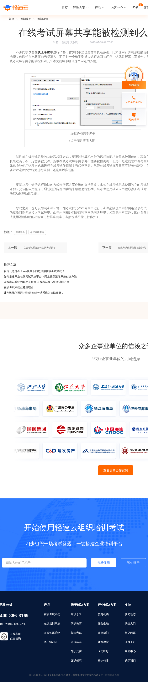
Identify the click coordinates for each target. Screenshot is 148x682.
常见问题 (130, 632)
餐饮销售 (103, 660)
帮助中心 (130, 651)
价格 (136, 7)
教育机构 (103, 614)
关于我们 (130, 660)
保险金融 (103, 623)
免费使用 (104, 562)
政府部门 (103, 632)
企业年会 (76, 642)
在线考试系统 (69, 42)
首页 (65, 7)
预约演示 (133, 562)
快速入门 (130, 623)
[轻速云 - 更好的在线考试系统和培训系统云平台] (16, 7)
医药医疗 (103, 651)
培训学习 (76, 614)
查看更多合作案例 (115, 470)
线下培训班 (50, 642)
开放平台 (130, 642)
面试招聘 (76, 660)
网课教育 (76, 623)
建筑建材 (103, 642)
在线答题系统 (52, 632)
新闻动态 (25, 19)
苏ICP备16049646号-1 (54, 675)
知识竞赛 (76, 651)
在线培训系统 (52, 623)
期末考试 (76, 632)
